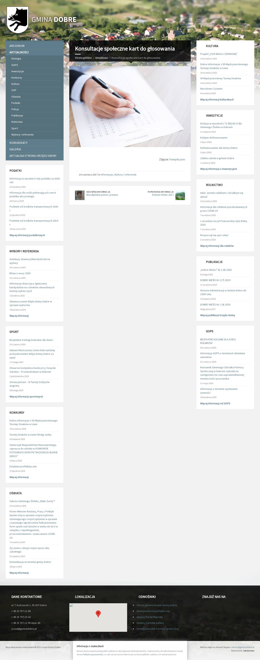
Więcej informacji (19, 315)
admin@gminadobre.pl (242, 647)
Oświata (16, 96)
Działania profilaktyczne (23, 466)
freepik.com (177, 159)
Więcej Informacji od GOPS (215, 403)
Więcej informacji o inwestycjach (218, 169)
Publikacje (17, 115)
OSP (13, 90)
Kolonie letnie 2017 (163, 194)
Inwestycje (17, 71)
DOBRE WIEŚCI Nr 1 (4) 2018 (215, 304)
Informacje (107, 174)
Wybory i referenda (125, 174)
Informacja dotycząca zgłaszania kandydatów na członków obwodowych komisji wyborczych (32, 287)
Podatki (15, 103)
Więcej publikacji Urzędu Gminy (217, 315)
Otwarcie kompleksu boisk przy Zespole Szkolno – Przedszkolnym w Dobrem (33, 369)
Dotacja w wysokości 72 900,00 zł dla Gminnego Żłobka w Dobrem (221, 125)
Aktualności (101, 57)
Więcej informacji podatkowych (27, 235)
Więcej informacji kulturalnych (217, 99)
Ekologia (16, 58)
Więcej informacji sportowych (26, 396)
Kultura (15, 84)
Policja (15, 109)
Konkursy (16, 77)
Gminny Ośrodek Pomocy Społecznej (158, 628)
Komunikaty (18, 143)
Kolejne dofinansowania (213, 137)
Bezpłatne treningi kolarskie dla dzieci (31, 340)
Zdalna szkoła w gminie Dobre (217, 158)
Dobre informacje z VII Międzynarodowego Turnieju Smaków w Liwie (33, 422)
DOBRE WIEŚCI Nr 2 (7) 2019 (215, 280)
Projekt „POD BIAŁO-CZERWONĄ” (219, 54)
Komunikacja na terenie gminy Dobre (30, 562)
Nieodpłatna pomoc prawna (102, 194)
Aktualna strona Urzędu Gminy (33, 156)
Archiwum (17, 46)
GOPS (14, 65)
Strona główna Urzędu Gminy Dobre (157, 605)
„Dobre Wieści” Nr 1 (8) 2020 (216, 270)
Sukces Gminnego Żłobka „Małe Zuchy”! (32, 501)
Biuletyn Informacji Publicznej (153, 611)
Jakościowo (248, 650)
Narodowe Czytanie (211, 88)
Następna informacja (98, 191)
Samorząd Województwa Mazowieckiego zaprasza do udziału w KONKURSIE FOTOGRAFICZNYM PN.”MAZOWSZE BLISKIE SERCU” (34, 450)
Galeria (15, 149)
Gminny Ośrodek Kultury (150, 623)
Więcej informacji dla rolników (217, 246)
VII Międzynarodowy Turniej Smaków (220, 78)
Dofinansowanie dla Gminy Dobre (219, 148)
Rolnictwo (17, 121)
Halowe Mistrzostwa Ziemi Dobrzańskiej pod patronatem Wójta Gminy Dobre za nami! (32, 353)
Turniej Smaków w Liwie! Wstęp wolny (31, 434)
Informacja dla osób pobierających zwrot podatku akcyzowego (33, 194)
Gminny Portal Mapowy (150, 617)
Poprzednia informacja (161, 191)
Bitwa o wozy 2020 (20, 273)
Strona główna (83, 57)
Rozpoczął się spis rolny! (214, 235)
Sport (14, 128)
